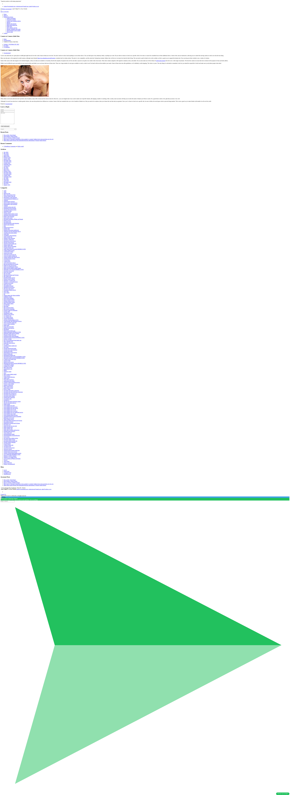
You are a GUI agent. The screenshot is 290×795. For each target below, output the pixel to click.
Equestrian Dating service (10, 290)
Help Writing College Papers (10, 136)
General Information (8, 318)
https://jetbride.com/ (8, 341)
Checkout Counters (11, 19)
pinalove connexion (8, 385)
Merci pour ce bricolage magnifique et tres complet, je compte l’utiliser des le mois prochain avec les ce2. (29, 139)
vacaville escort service (9, 447)
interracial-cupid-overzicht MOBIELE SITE (14, 358)
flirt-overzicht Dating (9, 307)
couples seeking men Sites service (12, 257)
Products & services (8, 17)
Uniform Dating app (8, 445)
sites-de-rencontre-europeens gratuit (12, 401)
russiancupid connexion (9, 397)
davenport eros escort (9, 271)
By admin (6, 45)
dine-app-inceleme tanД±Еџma (11, 275)
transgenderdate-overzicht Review (12, 435)
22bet (5, 192)
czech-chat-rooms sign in (9, 262)
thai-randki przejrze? (8, 422)
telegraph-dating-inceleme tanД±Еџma (13, 420)
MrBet (5, 370)
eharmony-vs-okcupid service (11, 281)
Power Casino (7, 389)
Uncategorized (7, 40)
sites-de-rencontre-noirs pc (10, 403)
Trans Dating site (8, 432)
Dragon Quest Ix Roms (9, 279)
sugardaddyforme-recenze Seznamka (12, 416)
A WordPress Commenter (10, 146)
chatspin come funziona (9, 238)
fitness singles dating (8, 303)
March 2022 (6, 156)
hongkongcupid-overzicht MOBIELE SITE (14, 337)
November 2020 (7, 174)
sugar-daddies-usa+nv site (10, 409)
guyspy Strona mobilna (9, 324)
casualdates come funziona (10, 235)
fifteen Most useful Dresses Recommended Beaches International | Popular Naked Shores (25, 140)
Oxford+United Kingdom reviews (12, 382)
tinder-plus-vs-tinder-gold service (11, 430)
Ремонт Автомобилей (9, 464)
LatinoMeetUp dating (9, 364)
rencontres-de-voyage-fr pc (10, 393)
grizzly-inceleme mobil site (10, 322)
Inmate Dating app (8, 354)
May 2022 (6, 153)
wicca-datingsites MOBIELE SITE (12, 454)
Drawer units (10, 32)
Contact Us (3, 494)
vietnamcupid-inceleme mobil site (12, 450)
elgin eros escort (7, 284)
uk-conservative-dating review (11, 438)
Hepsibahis (6, 329)
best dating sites (7, 222)
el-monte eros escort (8, 283)
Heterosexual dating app (9, 330)
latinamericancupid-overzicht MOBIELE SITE (15, 363)
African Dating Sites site (9, 196)
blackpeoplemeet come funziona (11, 223)
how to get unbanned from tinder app (12, 340)
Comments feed (7, 472)
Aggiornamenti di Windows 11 (11, 198)
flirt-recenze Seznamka (9, 309)
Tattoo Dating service (9, 419)
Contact (5, 33)
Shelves (8, 22)
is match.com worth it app (10, 359)
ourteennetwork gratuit (9, 381)
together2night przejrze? (9, 431)
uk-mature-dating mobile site (10, 441)
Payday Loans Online (9, 383)
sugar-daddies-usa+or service (10, 411)
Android (6, 205)
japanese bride (7, 360)
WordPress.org (7, 474)
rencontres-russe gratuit (9, 396)
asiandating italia (8, 211)
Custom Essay (7, 261)
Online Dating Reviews (9, 377)
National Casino (7, 371)
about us (6, 15)
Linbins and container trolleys (14, 21)
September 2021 (7, 164)
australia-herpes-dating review (11, 213)
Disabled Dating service (9, 277)
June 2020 (6, 179)
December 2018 (7, 182)
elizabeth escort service (9, 287)
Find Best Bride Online (9, 302)
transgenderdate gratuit (9, 434)
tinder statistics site (8, 428)
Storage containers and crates (13, 29)
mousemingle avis (8, 369)
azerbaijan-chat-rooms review (11, 215)
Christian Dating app (9, 247)
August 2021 (7, 165)
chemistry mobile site (9, 239)
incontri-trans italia (8, 351)
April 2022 (6, 155)
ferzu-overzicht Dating (9, 299)
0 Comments (7, 47)
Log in (5, 470)
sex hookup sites (7, 398)
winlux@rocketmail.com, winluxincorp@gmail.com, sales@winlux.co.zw (21, 6)
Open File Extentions (9, 379)
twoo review (7, 437)
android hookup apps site (10, 207)
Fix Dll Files (7, 305)
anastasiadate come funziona (10, 204)
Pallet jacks (9, 26)
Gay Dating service (8, 317)
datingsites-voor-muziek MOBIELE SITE (14, 269)
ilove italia (6, 347)
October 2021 (7, 163)
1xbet (5, 190)
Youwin (5, 460)
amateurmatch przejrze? (9, 201)
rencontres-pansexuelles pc (10, 394)
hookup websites (8, 339)
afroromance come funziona (10, 197)
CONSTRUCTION (8, 252)
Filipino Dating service (9, 300)
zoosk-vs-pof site (8, 462)
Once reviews (7, 375)
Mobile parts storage (11, 23)
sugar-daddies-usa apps (9, 405)
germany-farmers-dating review (11, 320)
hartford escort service (9, 328)
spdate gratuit (7, 404)
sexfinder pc (6, 400)
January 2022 (7, 159)
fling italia (6, 306)
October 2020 (7, 175)
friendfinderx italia (8, 313)
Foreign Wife (7, 311)
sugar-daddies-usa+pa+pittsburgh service (13, 412)
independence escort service (10, 352)
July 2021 (6, 167)
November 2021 (7, 161)
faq (4, 294)
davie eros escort (8, 272)
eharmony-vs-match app (9, 280)
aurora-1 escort (7, 212)
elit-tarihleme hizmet (8, 286)
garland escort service (9, 314)
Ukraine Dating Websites (10, 442)
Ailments (6, 200)
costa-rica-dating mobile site (10, 256)
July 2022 (6, 152)
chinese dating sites (8, 245)
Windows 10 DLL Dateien (10, 456)
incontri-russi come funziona (10, 349)
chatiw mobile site (8, 237)
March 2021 (6, 170)
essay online (6, 292)
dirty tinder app (7, 276)
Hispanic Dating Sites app (10, 335)
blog (5, 226)
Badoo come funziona (9, 216)
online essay (6, 378)
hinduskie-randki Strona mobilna (11, 333)
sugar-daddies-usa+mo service (11, 408)
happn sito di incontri (9, 326)
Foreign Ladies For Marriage (10, 310)
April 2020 (6, 180)
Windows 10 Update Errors (10, 457)
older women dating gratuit (10, 374)
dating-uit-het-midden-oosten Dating (12, 268)
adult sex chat (7, 193)
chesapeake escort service (10, 241)
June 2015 (6, 183)
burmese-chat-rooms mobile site (11, 230)
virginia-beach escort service (10, 451)
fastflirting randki (8, 296)
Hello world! (21, 146)
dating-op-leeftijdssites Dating (11, 266)
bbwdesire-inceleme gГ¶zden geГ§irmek (13, 219)
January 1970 (7, 185)
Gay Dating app (7, 315)
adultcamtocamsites (160, 60)
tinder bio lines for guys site (10, 426)
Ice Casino (6, 344)
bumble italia (7, 228)
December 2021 (7, 160)
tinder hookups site (8, 427)
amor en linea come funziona (10, 203)
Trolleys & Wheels (11, 18)
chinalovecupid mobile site (10, 243)
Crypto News (7, 260)
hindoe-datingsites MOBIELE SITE (12, 332)
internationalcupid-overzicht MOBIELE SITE (15, 356)
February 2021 (7, 171)
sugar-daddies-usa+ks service (11, 407)
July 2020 (6, 178)
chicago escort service (9, 242)
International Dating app (9, 355)
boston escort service (9, 227)
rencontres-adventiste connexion (11, 390)
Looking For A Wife (8, 366)
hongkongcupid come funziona (11, 336)
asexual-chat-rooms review (10, 209)
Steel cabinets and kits (12, 27)
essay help (6, 291)
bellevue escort (7, 220)
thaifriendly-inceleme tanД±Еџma (12, 423)
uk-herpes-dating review (9, 439)
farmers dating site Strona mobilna (12, 295)
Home (5, 14)
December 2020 (7, 172)
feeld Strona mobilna (9, 298)
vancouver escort (8, 449)
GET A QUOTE (5, 11)
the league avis (7, 424)
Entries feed (6, 471)
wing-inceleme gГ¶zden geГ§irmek (12, 458)
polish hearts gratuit (8, 388)
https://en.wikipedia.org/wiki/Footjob (46, 58)
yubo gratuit (6, 461)
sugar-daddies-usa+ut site (10, 413)
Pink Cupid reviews (8, 386)
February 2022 (7, 157)
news (5, 373)
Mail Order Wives (8, 367)
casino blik (6, 234)
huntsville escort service (9, 343)
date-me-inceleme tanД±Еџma (11, 264)
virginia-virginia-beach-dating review (12, 453)
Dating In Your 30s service (10, 265)
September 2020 (7, 176)
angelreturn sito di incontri (10, 208)
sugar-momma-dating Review (11, 415)
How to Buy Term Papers (10, 135)
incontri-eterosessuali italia (10, 348)
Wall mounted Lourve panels (13, 30)
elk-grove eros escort (9, 288)
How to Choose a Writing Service (12, 137)
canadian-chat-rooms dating (10, 232)
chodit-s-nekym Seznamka (10, 246)
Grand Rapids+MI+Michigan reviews (13, 321)
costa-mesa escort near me (10, 254)
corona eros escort (8, 253)
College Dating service (9, 250)
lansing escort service (9, 362)
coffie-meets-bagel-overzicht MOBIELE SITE (15, 249)
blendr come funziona (9, 224)
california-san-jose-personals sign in (12, 231)
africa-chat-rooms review (9, 194)
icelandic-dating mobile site (10, 345)
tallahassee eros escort (9, 417)
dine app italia (7, 273)
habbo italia (6, 325)
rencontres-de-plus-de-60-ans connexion (13, 392)
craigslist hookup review (9, 258)
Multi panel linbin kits (12, 25)
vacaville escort (7, 446)
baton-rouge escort (8, 218)
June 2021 (6, 168)
